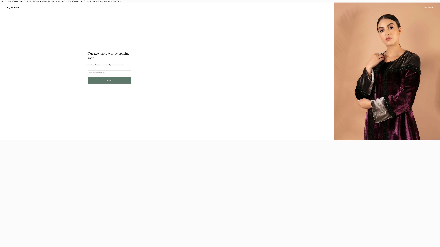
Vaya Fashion (13, 7)
